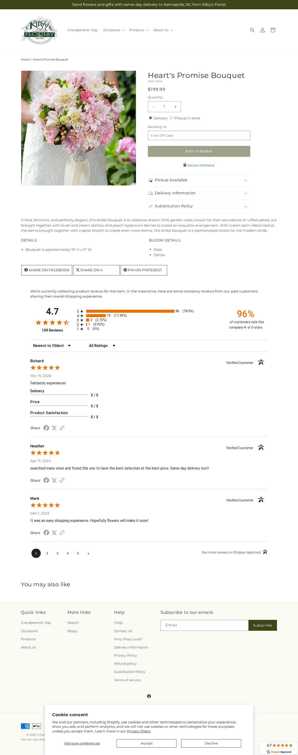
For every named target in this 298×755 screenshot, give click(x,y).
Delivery (161, 118)
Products (28, 639)
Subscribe (262, 625)
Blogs (72, 631)
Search (73, 623)
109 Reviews (58, 330)
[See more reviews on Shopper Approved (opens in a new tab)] (61, 428)
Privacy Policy (139, 731)
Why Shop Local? (128, 639)
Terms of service (127, 680)
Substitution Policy (129, 672)
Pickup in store (187, 118)
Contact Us (123, 631)
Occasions (29, 631)
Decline (211, 743)
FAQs (118, 623)
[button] (113, 30)
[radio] (149, 311)
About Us (28, 647)
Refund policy (125, 663)
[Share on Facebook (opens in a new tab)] (46, 428)
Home (25, 59)
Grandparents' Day (36, 623)
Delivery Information (131, 647)
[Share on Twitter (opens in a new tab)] (54, 428)
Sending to (164, 126)
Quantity (155, 97)
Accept (147, 743)
